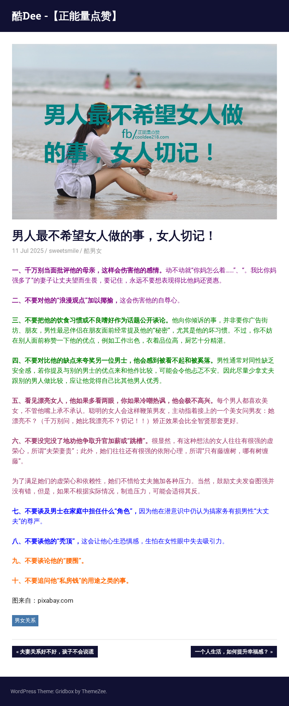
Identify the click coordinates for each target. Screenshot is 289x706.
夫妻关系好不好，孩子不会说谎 (57, 653)
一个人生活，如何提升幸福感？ (232, 653)
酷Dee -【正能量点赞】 (67, 16)
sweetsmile (64, 250)
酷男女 (93, 250)
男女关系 (25, 620)
